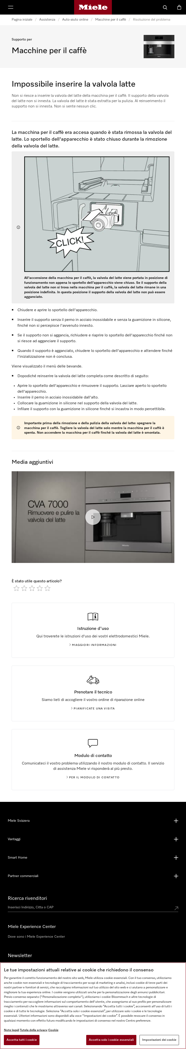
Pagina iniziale (22, 19)
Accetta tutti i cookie (22, 1039)
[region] (93, 1005)
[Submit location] (176, 908)
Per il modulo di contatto (94, 777)
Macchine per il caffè (110, 19)
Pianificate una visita (94, 708)
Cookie (53, 1030)
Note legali (11, 1030)
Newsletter (20, 955)
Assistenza (47, 19)
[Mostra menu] (11, 7)
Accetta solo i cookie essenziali (111, 1039)
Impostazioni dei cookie (159, 1039)
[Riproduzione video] (93, 517)
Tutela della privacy (33, 1030)
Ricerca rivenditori (27, 898)
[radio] (16, 588)
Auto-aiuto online (75, 19)
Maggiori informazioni (94, 645)
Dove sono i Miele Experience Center (36, 936)
